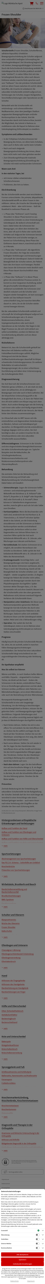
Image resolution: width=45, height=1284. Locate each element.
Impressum (31, 1281)
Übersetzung (5, 1235)
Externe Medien (6, 1243)
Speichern (22, 1260)
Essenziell (4, 1230)
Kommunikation (6, 1248)
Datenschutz (14, 1281)
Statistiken (4, 1239)
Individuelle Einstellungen (22, 1264)
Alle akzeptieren (22, 1254)
